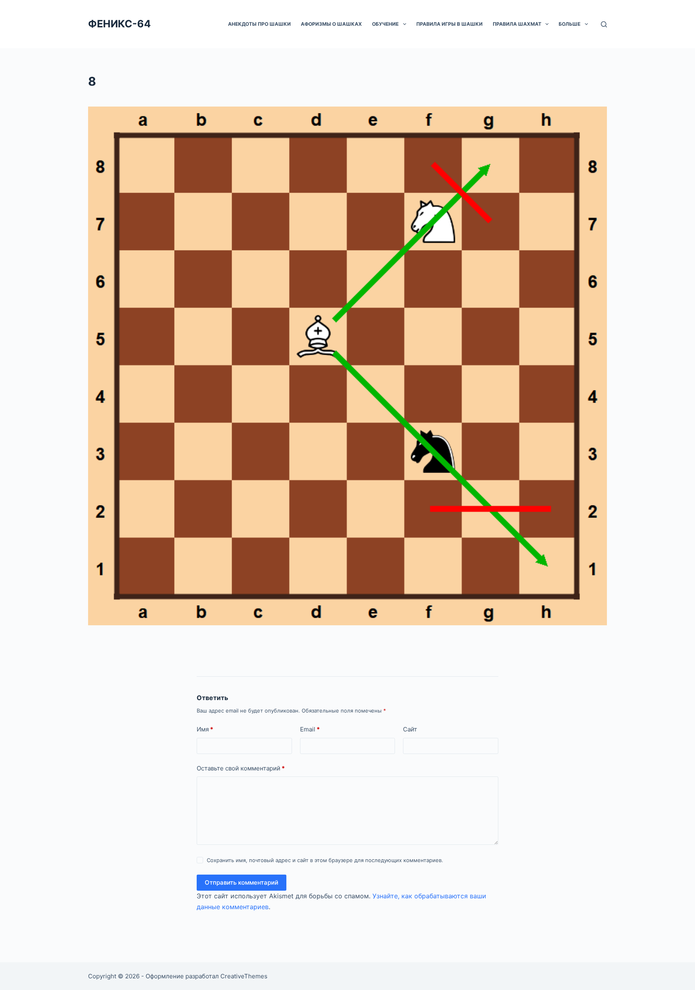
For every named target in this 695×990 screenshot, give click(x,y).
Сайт (410, 729)
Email (310, 729)
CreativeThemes (243, 976)
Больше (569, 24)
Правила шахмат (517, 24)
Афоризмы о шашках (331, 24)
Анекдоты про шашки (259, 24)
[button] (404, 24)
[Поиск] (604, 24)
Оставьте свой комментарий (241, 768)
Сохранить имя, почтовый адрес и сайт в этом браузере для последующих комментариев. (325, 860)
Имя (205, 729)
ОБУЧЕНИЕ (385, 24)
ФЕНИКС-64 (119, 24)
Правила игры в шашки (449, 24)
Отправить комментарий (241, 882)
